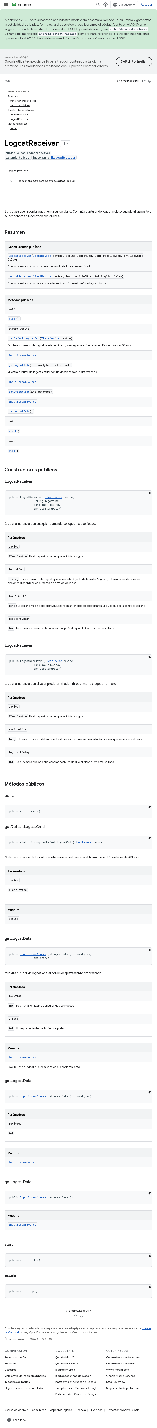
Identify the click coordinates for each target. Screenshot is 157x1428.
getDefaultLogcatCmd (24, 338)
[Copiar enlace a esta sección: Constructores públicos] (61, 470)
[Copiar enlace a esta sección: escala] (19, 1276)
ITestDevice (42, 255)
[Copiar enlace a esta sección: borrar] (20, 796)
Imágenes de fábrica (17, 1382)
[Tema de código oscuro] (150, 493)
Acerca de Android (16, 1410)
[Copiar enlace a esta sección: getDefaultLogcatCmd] (48, 827)
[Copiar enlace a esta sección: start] (17, 1244)
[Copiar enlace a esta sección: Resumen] (28, 232)
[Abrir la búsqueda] (98, 4)
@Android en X (64, 1357)
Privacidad (96, 1410)
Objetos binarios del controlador (24, 1388)
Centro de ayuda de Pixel (121, 1363)
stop (12, 451)
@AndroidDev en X (66, 1363)
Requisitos (11, 1363)
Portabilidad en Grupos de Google (76, 1394)
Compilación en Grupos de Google (76, 1388)
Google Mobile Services (120, 1375)
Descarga (10, 1369)
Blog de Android (65, 1369)
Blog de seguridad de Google (73, 1375)
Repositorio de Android (18, 1357)
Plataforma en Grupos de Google (75, 1382)
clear (13, 318)
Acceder (146, 4)
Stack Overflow (115, 1382)
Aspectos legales (61, 1410)
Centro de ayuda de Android (123, 1357)
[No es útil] (149, 81)
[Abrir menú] (6, 4)
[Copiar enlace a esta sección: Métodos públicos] (48, 784)
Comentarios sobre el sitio (123, 1410)
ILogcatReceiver (63, 157)
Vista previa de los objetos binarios (25, 1375)
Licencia (81, 1410)
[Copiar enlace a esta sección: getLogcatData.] (36, 939)
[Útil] (144, 81)
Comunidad (39, 1410)
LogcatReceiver (20, 255)
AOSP (8, 81)
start (12, 431)
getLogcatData (19, 365)
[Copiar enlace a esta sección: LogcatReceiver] (36, 482)
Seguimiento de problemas (122, 1388)
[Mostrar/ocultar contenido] (29, 91)
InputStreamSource (22, 355)
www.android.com (117, 1369)
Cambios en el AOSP (109, 38)
